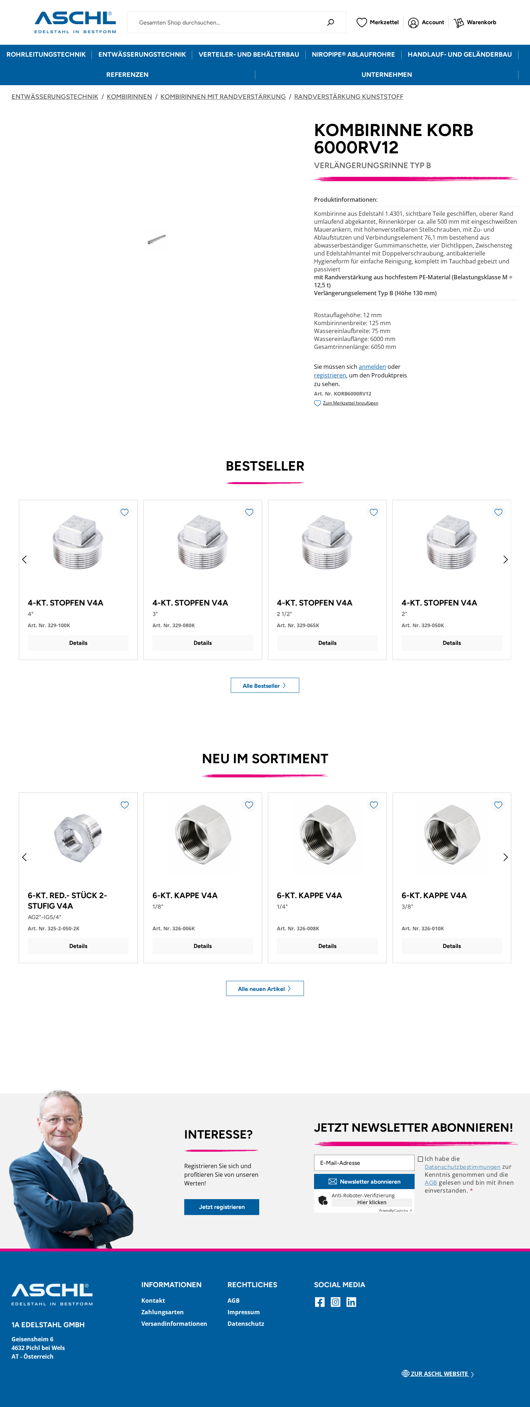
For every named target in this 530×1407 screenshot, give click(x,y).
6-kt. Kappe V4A (185, 895)
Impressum (244, 1312)
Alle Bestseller (262, 685)
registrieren (330, 375)
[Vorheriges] (24, 559)
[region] (157, 239)
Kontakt (153, 1301)
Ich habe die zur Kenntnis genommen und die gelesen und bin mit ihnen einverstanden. (469, 1174)
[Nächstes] (505, 559)
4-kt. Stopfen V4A (65, 603)
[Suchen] (330, 22)
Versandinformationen (174, 1324)
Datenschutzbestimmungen (462, 1166)
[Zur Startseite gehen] (75, 22)
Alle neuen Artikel (262, 988)
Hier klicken (372, 1202)
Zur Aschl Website (439, 1374)
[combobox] (221, 22)
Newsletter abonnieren (370, 1181)
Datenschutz (246, 1324)
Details (78, 642)
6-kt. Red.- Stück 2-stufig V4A (67, 901)
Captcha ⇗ (395, 1210)
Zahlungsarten (162, 1312)
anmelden (372, 367)
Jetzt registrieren (222, 1206)
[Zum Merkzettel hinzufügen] (125, 512)
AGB (431, 1182)
